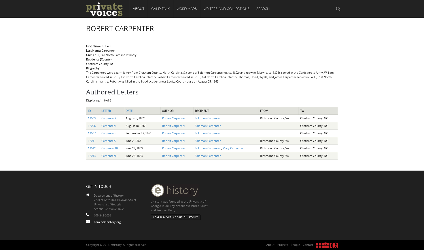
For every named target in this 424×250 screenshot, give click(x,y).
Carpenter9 (108, 141)
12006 (92, 126)
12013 (92, 156)
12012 (92, 148)
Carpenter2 (108, 118)
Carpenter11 (109, 156)
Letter (106, 111)
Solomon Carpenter (208, 118)
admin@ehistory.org (107, 222)
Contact (308, 245)
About (138, 9)
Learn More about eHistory (175, 217)
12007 (92, 133)
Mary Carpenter (233, 148)
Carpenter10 (109, 148)
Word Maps (187, 9)
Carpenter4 (108, 126)
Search (263, 9)
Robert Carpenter (173, 118)
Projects (282, 245)
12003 (92, 118)
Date (129, 111)
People (295, 245)
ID (89, 111)
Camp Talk (160, 9)
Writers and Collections (227, 9)
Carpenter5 (108, 133)
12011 (92, 141)
